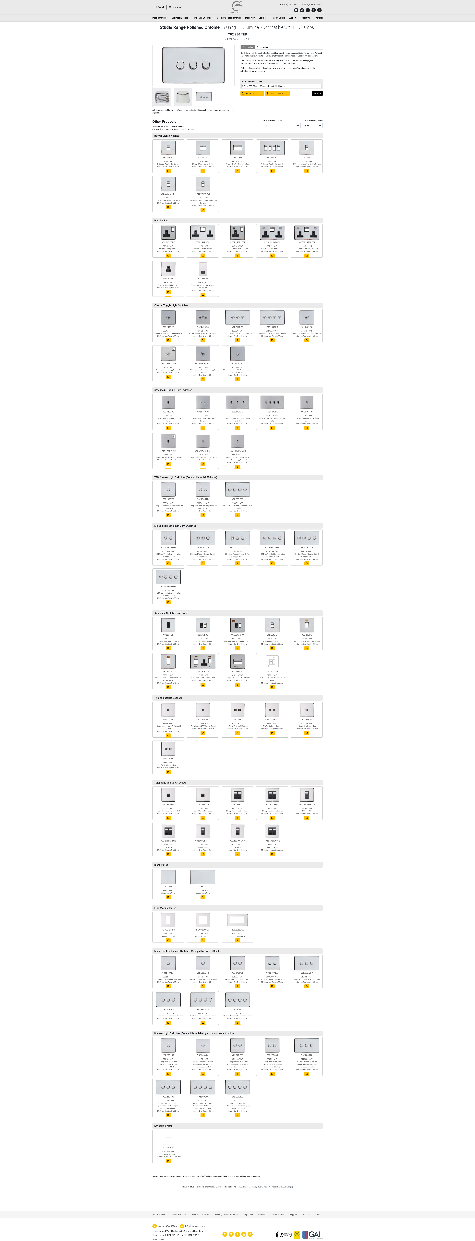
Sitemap (162, 1239)
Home (184, 1187)
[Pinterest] (302, 10)
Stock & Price (279, 18)
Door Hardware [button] (159, 18)
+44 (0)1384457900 (290, 4)
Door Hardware (158, 1214)
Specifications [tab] (263, 47)
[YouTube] (313, 10)
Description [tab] (248, 47)
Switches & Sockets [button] (203, 18)
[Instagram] (296, 10)
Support (293, 1214)
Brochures (264, 18)
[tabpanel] (281, 62)
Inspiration (250, 18)
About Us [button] (306, 18)
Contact (319, 18)
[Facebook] (308, 10)
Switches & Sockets (200, 1214)
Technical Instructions (278, 93)
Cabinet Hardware (178, 1214)
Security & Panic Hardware (229, 18)
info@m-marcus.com (313, 4)
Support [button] (292, 18)
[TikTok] (319, 10)
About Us (306, 1214)
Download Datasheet (254, 93)
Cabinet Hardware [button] (180, 18)
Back (319, 93)
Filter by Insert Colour (313, 120)
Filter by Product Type (272, 120)
